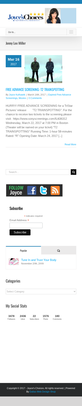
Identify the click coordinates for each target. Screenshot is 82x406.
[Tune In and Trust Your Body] (14, 260)
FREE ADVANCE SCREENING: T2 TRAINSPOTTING (35, 89)
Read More (70, 144)
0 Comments (35, 98)
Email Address (19, 220)
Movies (22, 98)
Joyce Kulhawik (17, 94)
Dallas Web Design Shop (43, 391)
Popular (23, 250)
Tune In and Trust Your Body (38, 260)
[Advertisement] (34, 353)
